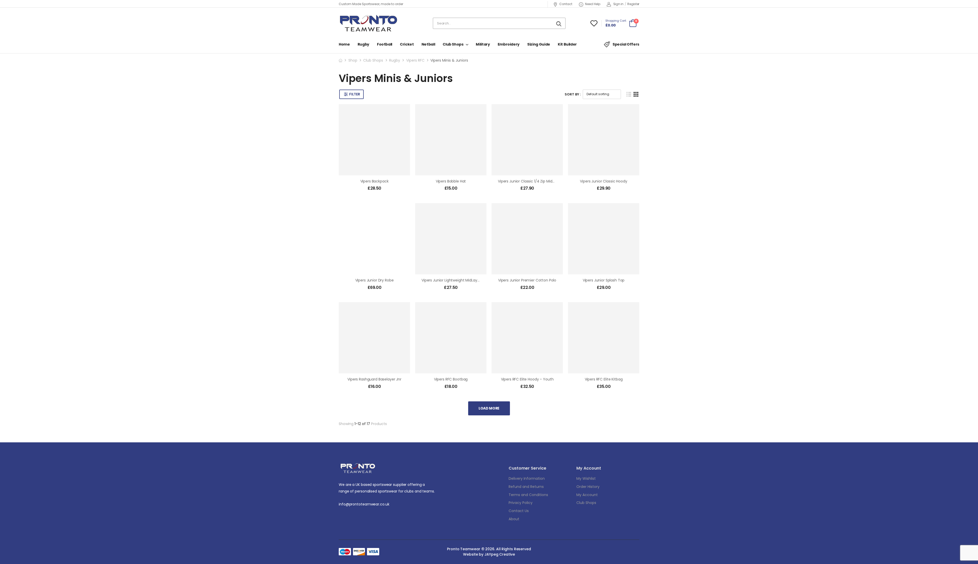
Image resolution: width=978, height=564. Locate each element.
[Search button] (559, 23)
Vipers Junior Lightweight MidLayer (451, 280)
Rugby (363, 44)
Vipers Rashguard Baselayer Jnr (374, 379)
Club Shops (453, 44)
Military (483, 44)
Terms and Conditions (528, 494)
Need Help (592, 4)
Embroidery (509, 44)
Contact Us (519, 510)
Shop (352, 60)
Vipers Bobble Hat (451, 181)
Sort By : (573, 94)
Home (344, 44)
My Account (587, 494)
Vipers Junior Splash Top (604, 280)
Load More (489, 408)
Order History (588, 486)
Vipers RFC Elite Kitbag (604, 379)
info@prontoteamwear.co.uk (364, 504)
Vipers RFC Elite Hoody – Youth (527, 379)
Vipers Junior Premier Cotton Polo (527, 280)
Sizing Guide (538, 44)
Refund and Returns (526, 486)
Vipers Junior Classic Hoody (603, 181)
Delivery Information (527, 478)
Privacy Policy (521, 502)
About (514, 518)
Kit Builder (567, 44)
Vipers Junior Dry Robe (374, 280)
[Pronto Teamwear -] (368, 23)
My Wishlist (586, 478)
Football (384, 44)
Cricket (407, 44)
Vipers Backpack (374, 181)
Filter (354, 94)
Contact (565, 4)
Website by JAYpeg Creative (489, 554)
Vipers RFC (415, 60)
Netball (428, 44)
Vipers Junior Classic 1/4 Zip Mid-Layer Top (534, 181)
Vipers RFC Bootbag (451, 379)
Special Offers (626, 44)
